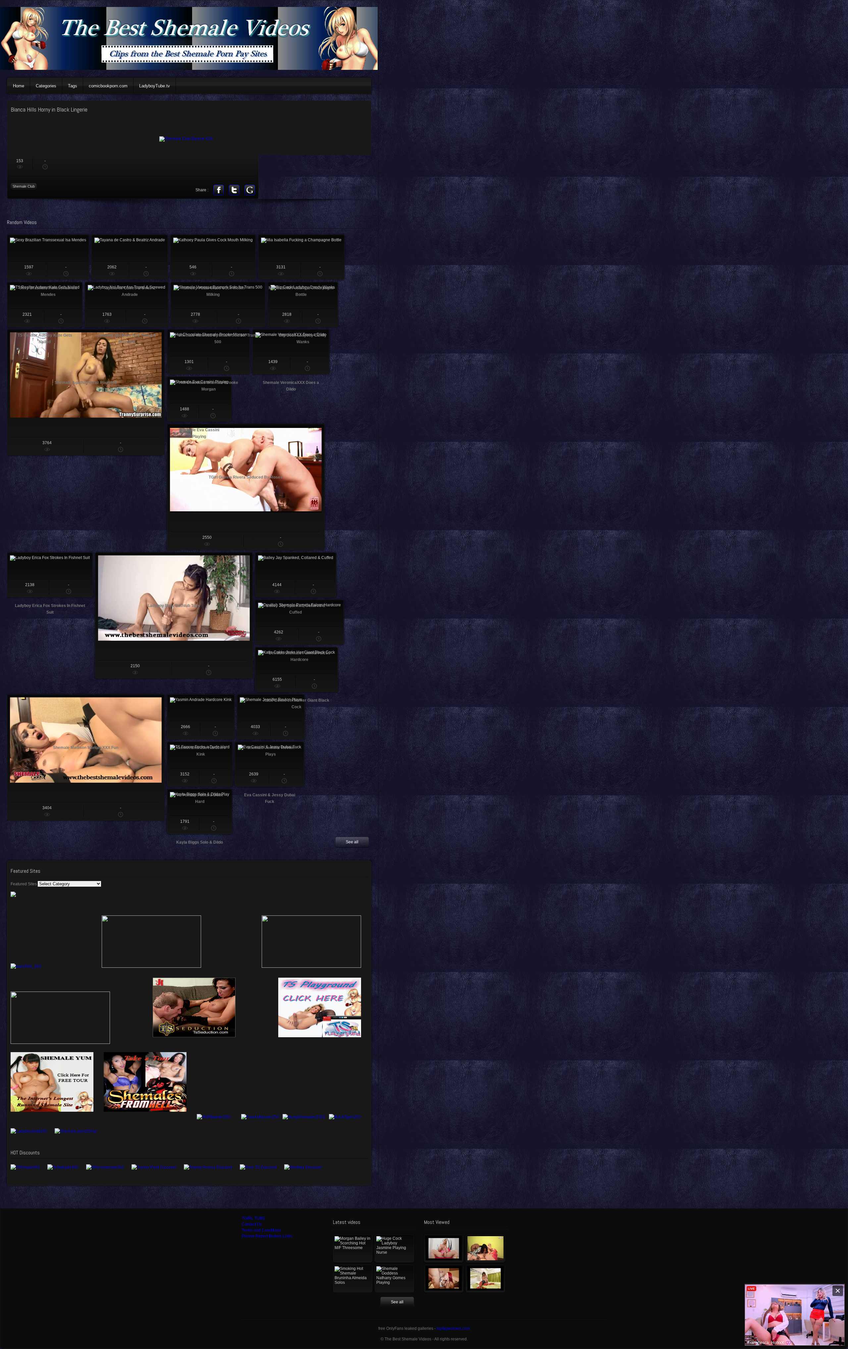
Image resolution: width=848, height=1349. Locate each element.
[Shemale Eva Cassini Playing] (199, 399)
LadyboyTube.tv (154, 85)
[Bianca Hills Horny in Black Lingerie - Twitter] (234, 190)
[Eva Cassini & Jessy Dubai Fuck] (269, 764)
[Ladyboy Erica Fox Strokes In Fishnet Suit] (49, 575)
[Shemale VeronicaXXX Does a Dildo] (291, 352)
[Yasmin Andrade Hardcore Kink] (200, 717)
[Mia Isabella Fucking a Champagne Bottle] (301, 257)
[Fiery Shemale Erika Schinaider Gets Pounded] (443, 1278)
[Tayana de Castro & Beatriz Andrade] (130, 257)
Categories (46, 85)
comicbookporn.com (108, 85)
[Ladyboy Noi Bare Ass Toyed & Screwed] (126, 304)
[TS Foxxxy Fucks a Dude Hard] (199, 764)
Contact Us (252, 1224)
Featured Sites (24, 884)
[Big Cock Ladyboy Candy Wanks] (303, 304)
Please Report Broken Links (267, 1236)
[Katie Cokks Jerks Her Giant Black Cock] (296, 669)
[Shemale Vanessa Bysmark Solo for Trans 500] (218, 304)
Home (18, 85)
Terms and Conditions (261, 1230)
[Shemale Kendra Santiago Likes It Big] (485, 1278)
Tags (72, 85)
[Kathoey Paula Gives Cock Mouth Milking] (213, 257)
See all (352, 842)
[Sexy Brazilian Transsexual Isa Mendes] (48, 257)
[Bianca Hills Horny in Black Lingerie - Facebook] (218, 190)
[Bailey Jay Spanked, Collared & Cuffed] (295, 575)
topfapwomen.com (453, 1328)
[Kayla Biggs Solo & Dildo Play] (199, 811)
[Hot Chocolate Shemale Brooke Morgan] (208, 352)
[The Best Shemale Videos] (192, 68)
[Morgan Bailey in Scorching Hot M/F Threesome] (352, 1248)
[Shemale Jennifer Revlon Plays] (270, 717)
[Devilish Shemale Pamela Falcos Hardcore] (299, 622)
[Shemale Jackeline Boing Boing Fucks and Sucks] (485, 1248)
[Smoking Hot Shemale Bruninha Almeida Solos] (352, 1278)
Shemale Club (24, 186)
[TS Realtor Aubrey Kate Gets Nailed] (44, 304)
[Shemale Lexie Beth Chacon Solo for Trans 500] (443, 1248)
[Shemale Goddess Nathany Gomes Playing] (394, 1278)
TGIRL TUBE (253, 1218)
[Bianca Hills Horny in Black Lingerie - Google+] (249, 190)
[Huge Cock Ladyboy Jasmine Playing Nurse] (394, 1248)
